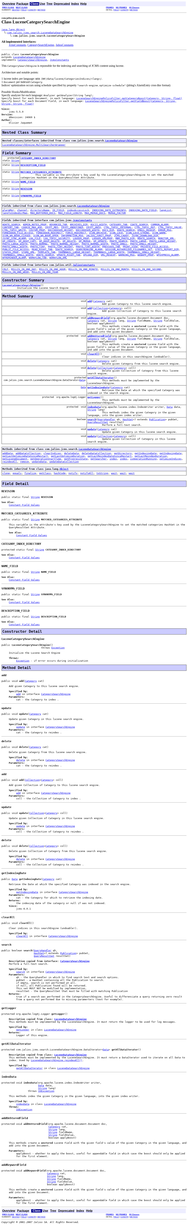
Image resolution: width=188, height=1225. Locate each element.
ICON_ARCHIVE (98, 232)
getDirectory (123, 453)
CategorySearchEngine (40, 45)
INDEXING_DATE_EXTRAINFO (109, 210)
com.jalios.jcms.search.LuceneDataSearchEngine (40, 32)
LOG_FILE (35, 238)
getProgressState (76, 458)
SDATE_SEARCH (64, 249)
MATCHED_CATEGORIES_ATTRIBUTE (41, 172)
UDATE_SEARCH (45, 254)
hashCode (60, 473)
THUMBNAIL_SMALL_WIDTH (17, 254)
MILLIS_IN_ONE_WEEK (15, 272)
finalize (30, 473)
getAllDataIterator (100, 377)
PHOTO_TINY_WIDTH (87, 246)
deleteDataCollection (96, 453)
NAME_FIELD (28, 181)
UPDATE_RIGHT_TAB (68, 254)
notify (72, 473)
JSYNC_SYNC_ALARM (14, 238)
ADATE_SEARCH (11, 224)
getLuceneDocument (14, 458)
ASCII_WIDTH (99, 224)
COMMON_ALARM (159, 224)
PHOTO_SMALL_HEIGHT (143, 243)
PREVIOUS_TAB (111, 246)
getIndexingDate (98, 387)
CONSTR (32, 10)
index (113, 458)
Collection (100, 308)
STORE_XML (28, 252)
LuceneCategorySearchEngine (21, 285)
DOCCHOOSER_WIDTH (87, 230)
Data (82, 380)
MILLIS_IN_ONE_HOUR (52, 269)
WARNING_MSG (126, 254)
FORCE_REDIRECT (76, 232)
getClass (45, 473)
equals (17, 473)
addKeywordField (98, 318)
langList (165, 210)
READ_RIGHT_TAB (42, 249)
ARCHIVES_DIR (79, 224)
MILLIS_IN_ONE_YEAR (45, 272)
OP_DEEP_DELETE (49, 241)
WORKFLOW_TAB (37, 257)
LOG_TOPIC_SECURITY (57, 238)
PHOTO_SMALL (119, 243)
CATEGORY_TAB (118, 224)
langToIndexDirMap (14, 213)
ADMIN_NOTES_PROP (34, 224)
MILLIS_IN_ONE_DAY (23, 269)
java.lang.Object (13, 29)
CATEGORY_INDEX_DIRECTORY (38, 158)
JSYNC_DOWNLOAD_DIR (145, 235)
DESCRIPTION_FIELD (33, 165)
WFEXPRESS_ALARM (168, 254)
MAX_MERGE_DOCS (95, 213)
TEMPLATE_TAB (46, 252)
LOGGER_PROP (81, 238)
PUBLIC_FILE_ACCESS (15, 249)
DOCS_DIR (108, 230)
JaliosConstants (64, 45)
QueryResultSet (97, 422)
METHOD (41, 10)
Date (83, 387)
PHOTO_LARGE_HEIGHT (162, 241)
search (91, 419)
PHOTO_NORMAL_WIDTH (95, 243)
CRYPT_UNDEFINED (72, 227)
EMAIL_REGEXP (146, 230)
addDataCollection (28, 453)
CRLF (5, 269)
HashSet (128, 419)
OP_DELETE (69, 241)
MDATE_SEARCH (146, 238)
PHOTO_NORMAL (39, 243)
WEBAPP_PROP (146, 254)
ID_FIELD (58, 210)
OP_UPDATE (100, 241)
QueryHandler (106, 419)
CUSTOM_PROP (37, 230)
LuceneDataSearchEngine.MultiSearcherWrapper (34, 144)
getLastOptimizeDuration (68, 456)
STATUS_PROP (10, 252)
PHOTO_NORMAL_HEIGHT (65, 243)
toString (102, 473)
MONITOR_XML (166, 238)
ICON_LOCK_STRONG (137, 232)
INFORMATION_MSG (72, 235)
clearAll (93, 354)
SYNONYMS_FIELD (31, 195)
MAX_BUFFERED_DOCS (42, 213)
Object (64, 469)
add (89, 301)
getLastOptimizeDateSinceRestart (25, 456)
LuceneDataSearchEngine (29, 57)
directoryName (39, 210)
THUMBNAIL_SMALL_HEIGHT (143, 252)
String (15, 160)
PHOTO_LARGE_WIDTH (14, 243)
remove (24, 461)
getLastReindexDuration (151, 456)
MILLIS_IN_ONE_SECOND (146, 269)
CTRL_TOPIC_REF (145, 227)
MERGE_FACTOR (117, 213)
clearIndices (52, 453)
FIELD (23, 10)
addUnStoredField (99, 336)
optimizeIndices (171, 458)
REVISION (26, 188)
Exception (58, 647)
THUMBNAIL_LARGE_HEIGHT (74, 252)
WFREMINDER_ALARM (14, 257)
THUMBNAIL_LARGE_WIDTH (108, 252)
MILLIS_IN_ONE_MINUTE (83, 269)
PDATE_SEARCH (118, 241)
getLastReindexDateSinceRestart (110, 456)
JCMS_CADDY (121, 235)
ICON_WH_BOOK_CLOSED (16, 235)
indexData (94, 407)
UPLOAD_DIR (90, 254)
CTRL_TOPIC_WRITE (14, 230)
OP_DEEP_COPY (27, 241)
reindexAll (9, 461)
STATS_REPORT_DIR (167, 249)
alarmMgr (8, 210)
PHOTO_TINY (37, 246)
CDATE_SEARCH (139, 224)
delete (91, 361)
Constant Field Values (24, 505)
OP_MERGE (85, 241)
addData (7, 453)
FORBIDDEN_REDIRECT (49, 232)
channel (22, 210)
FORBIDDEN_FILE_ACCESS (17, 232)
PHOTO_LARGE (138, 241)
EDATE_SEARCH (126, 230)
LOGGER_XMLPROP (102, 238)
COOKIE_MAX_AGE (31, 227)
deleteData (71, 453)
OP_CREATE (9, 241)
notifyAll (86, 473)
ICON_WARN (158, 232)
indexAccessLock (78, 210)
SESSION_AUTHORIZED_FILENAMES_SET (128, 249)
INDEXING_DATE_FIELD (143, 210)
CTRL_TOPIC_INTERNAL (118, 227)
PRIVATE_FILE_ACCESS (154, 246)
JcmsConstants (17, 45)
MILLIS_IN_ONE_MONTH (115, 269)
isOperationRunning (143, 458)
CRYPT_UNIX (93, 227)
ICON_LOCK (116, 232)
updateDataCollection (64, 461)
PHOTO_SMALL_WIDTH (14, 246)
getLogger (94, 397)
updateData (39, 461)
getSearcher (99, 458)
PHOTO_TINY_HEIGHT (60, 246)
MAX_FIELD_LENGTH (70, 213)
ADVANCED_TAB (58, 224)
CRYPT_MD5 (51, 227)
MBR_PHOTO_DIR (125, 238)
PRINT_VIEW (130, 246)
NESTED (15, 10)
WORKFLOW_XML (58, 257)
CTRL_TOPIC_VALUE (170, 227)
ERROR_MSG (164, 230)
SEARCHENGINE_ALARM (89, 249)
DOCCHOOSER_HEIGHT (60, 230)
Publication (157, 419)
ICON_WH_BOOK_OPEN (45, 235)
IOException (46, 1091)
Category (99, 301)
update (91, 429)
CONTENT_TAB (10, 227)
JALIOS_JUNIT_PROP (98, 235)
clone (6, 473)
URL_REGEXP (108, 254)
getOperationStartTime (45, 458)
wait (114, 473)
